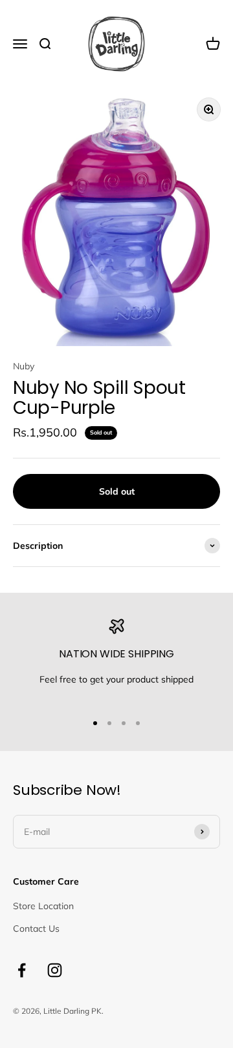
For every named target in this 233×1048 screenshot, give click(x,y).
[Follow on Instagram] (54, 970)
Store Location (43, 906)
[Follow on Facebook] (21, 970)
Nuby (23, 366)
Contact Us (36, 928)
